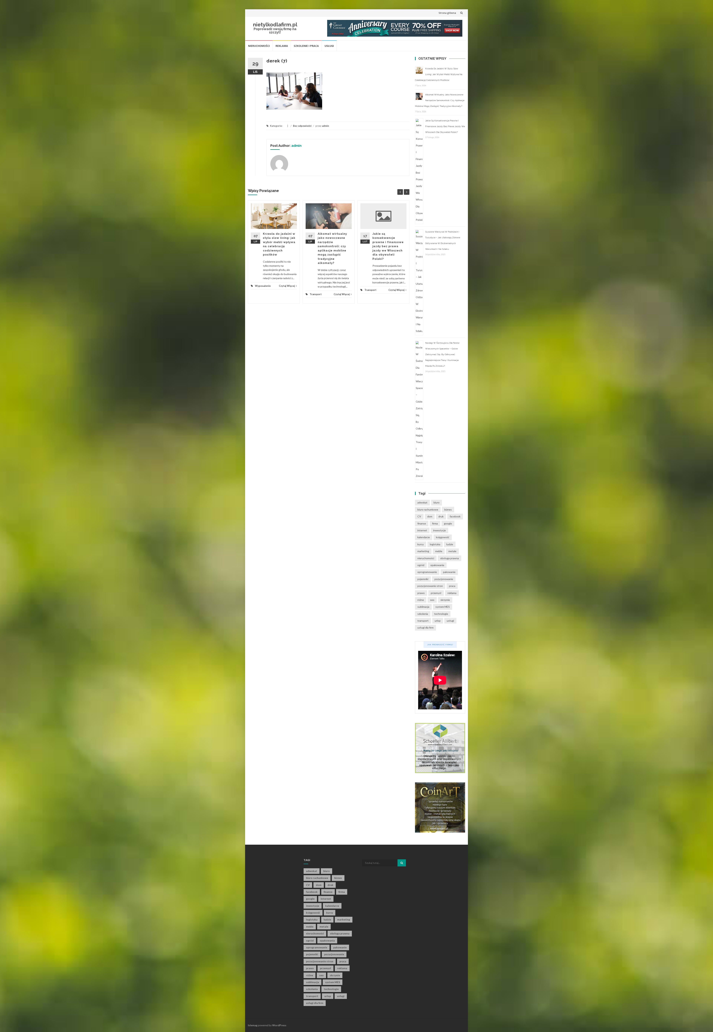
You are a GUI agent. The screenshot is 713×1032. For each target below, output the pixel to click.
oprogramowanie (427, 572)
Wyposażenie (263, 285)
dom (429, 516)
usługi (450, 620)
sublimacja (423, 606)
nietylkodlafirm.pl (275, 25)
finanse (421, 523)
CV (419, 516)
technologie (441, 613)
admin (325, 125)
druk (441, 516)
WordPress (279, 1025)
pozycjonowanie (443, 579)
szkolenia (422, 613)
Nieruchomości (259, 46)
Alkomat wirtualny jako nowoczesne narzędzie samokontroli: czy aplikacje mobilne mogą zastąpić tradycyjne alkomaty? (439, 100)
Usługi (329, 46)
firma (435, 523)
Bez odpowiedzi (302, 125)
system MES (442, 606)
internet (422, 530)
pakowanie (449, 572)
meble (438, 551)
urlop (438, 620)
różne (420, 599)
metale (452, 551)
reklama (451, 593)
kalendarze (423, 537)
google (448, 523)
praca (452, 585)
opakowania (437, 565)
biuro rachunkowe (427, 509)
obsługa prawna (449, 558)
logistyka (435, 544)
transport (423, 620)
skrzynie (445, 599)
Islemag (252, 1025)
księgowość (442, 537)
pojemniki (422, 579)
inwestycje (439, 530)
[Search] (402, 862)
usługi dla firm (425, 627)
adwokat (422, 502)
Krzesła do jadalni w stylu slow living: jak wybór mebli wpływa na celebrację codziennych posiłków (438, 74)
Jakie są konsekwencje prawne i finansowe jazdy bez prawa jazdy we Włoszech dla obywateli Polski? (388, 246)
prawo (421, 593)
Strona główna (447, 12)
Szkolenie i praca (306, 46)
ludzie (449, 544)
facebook (455, 516)
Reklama (282, 46)
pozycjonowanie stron (430, 585)
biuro (436, 502)
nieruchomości (425, 558)
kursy (420, 544)
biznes (448, 509)
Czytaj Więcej (287, 285)
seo (432, 599)
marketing (423, 551)
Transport (316, 294)
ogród (420, 565)
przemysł (436, 593)
